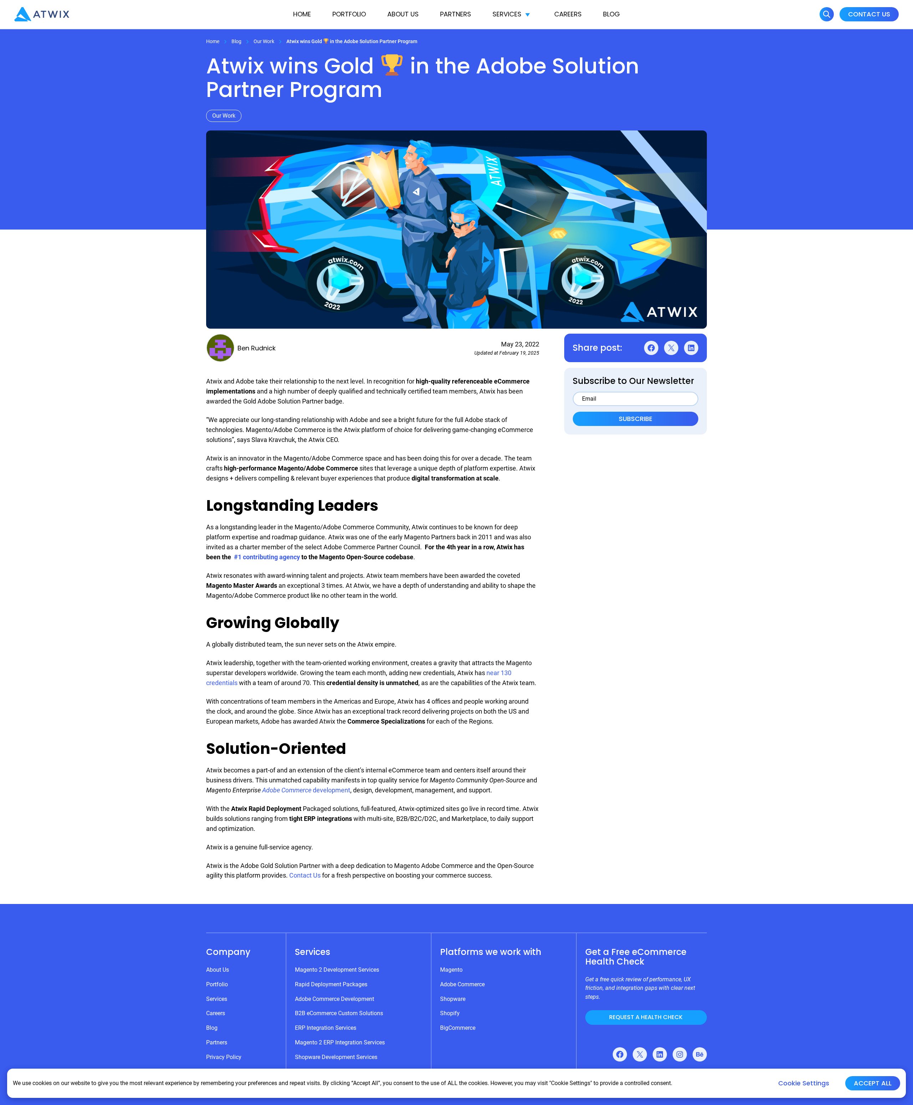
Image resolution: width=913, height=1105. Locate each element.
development (306, 790)
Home (302, 14)
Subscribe (635, 418)
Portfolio (349, 14)
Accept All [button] (873, 1083)
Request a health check (646, 1017)
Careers (568, 14)
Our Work (264, 41)
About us (403, 14)
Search (827, 14)
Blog (611, 14)
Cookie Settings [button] (803, 1083)
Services (507, 14)
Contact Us (869, 14)
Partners (455, 14)
